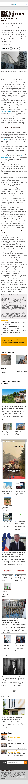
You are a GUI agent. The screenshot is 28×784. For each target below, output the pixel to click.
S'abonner (14, 690)
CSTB (4, 155)
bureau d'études (5, 139)
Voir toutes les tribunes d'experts (14, 726)
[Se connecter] (26, 4)
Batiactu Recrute (18, 765)
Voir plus (14, 689)
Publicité (3, 768)
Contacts (3, 765)
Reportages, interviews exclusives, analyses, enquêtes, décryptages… (13, 340)
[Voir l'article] (25, 439)
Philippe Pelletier (6, 111)
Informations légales (19, 768)
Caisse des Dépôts (6, 297)
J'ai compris (3, 778)
